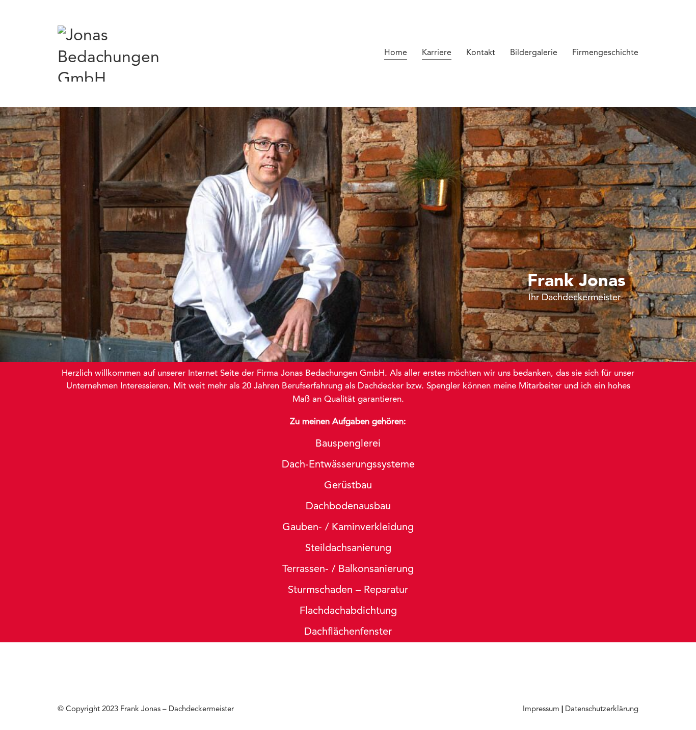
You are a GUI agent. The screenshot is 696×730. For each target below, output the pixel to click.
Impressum (541, 709)
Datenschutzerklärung (601, 709)
